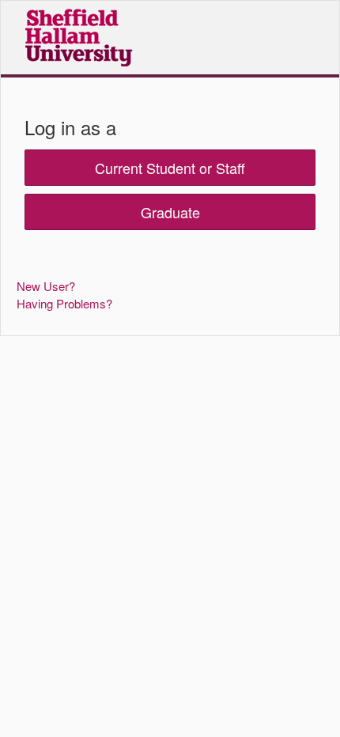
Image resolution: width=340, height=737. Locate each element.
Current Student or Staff (170, 167)
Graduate (170, 212)
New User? (46, 286)
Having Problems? (64, 303)
